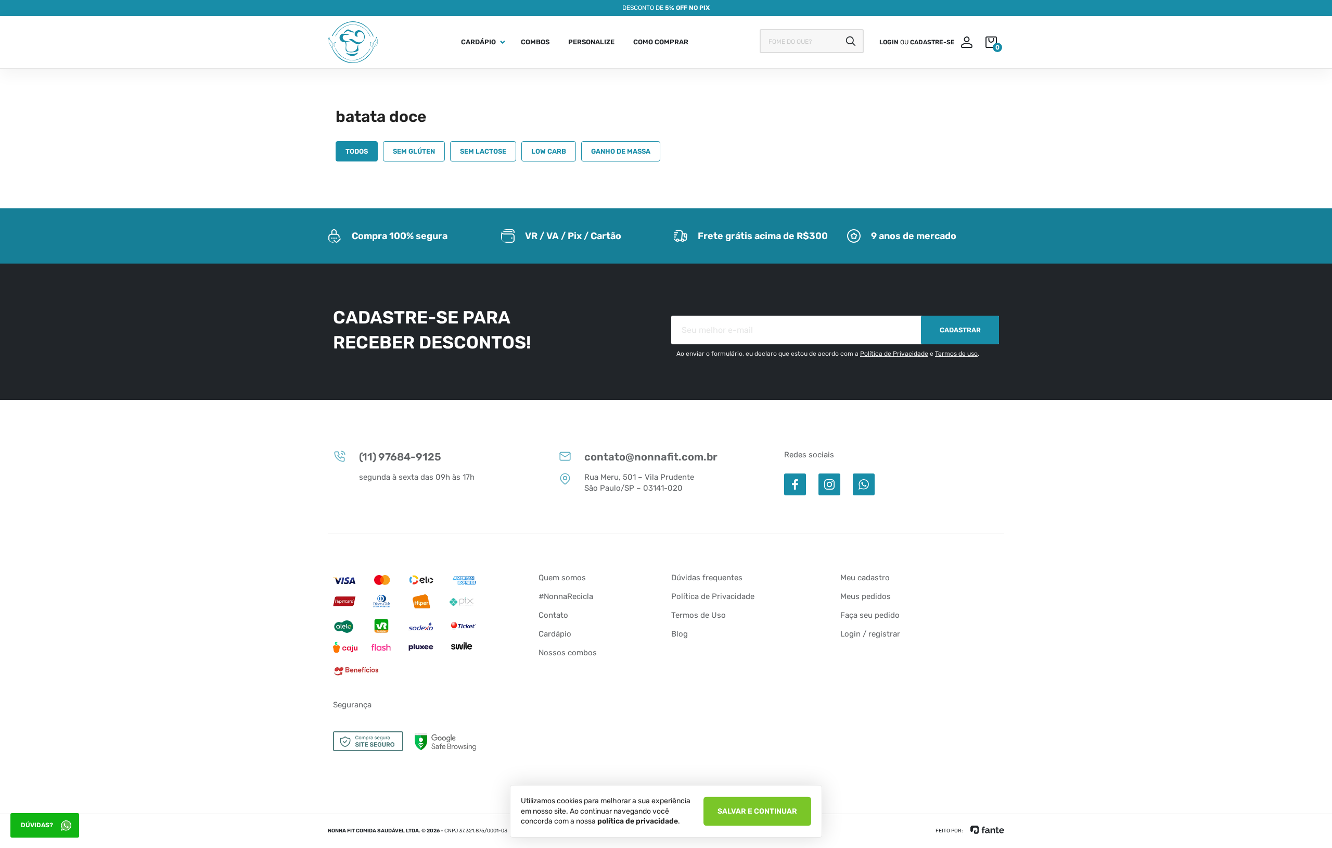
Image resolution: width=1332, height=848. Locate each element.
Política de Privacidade (894, 353)
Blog (679, 634)
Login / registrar (870, 634)
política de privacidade (637, 821)
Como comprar (660, 42)
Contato (553, 615)
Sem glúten (414, 151)
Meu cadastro (865, 577)
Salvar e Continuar (757, 810)
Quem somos (562, 577)
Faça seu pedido (870, 615)
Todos (356, 151)
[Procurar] (850, 41)
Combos (535, 42)
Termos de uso (956, 353)
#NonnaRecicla (566, 596)
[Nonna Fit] (353, 42)
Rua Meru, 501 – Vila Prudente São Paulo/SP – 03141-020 (639, 482)
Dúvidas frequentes (706, 577)
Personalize (591, 42)
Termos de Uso (698, 615)
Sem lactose (483, 151)
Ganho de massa (620, 151)
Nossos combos (568, 652)
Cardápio (478, 42)
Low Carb (548, 151)
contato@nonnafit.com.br (651, 457)
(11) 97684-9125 (400, 457)
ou (917, 42)
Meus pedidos (865, 596)
